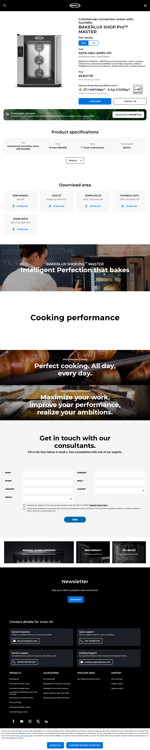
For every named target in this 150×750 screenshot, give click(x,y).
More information (22, 736)
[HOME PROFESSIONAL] (75, 5)
